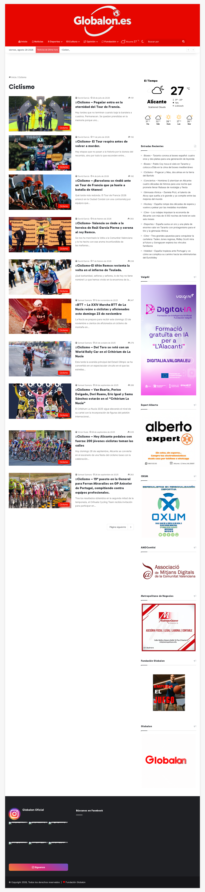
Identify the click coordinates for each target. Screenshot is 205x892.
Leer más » (85, 127)
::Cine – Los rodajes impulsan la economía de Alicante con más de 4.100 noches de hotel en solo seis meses (169, 215)
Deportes (54, 41)
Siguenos (39, 867)
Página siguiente (118, 527)
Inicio (24, 41)
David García (83, 98)
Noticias (38, 41)
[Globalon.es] (102, 21)
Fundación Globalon (76, 882)
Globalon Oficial (33, 809)
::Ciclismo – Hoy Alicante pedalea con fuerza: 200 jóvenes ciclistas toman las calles (104, 441)
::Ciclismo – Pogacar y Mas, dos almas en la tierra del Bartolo (91, 49)
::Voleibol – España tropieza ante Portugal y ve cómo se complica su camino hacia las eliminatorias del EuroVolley (169, 254)
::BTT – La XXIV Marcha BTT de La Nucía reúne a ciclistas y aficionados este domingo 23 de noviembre (102, 309)
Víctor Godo (83, 432)
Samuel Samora (85, 300)
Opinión (90, 41)
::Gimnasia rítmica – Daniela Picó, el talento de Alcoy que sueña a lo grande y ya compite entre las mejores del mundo (169, 195)
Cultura (73, 41)
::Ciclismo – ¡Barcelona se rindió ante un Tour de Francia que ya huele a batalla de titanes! (103, 185)
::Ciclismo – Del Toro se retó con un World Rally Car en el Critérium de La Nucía (103, 351)
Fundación (110, 41)
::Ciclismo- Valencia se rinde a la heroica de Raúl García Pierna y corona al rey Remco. (104, 227)
